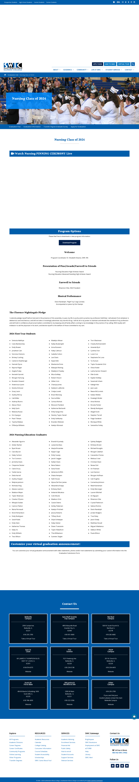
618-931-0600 (69, 635)
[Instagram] (122, 766)
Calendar (38, 742)
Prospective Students (10, 2)
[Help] (131, 2)
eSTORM (88, 748)
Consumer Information (43, 748)
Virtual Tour (123, 64)
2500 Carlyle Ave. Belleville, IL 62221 (28, 628)
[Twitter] (117, 766)
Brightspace (89, 739)
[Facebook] (113, 766)
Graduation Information (32, 127)
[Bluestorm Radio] (128, 2)
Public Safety (65, 748)
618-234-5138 (69, 667)
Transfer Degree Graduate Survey (56, 127)
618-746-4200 (28, 700)
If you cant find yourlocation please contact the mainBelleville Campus (110, 697)
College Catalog (40, 745)
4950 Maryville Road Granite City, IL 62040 (69, 628)
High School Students (25, 2)
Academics (67, 70)
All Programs (14, 739)
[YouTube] (127, 766)
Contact (128, 70)
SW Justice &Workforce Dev (69, 683)
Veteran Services (67, 760)
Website (28, 671)
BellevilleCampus (28, 618)
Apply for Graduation (78, 127)
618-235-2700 (28, 635)
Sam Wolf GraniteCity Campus (69, 618)
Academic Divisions (16, 742)
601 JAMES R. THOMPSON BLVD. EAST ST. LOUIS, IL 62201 (28, 661)
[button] (133, 64)
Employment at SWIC (92, 745)
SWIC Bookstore (91, 742)
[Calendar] (134, 2)
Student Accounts (67, 754)
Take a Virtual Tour (28, 639)
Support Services (67, 757)
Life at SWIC (96, 70)
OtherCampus (111, 683)
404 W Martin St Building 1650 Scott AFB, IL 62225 (28, 693)
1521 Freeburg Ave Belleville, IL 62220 (69, 661)
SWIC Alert (89, 757)
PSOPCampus (111, 651)
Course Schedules (41, 751)
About (55, 70)
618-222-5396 (69, 700)
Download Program (69, 243)
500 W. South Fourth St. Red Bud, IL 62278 (111, 628)
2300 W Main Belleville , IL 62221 (69, 693)
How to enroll (66, 751)
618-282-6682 (111, 635)
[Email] (122, 2)
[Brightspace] (125, 2)
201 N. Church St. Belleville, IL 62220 (111, 661)
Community (81, 70)
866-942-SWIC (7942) (119, 753)
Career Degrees (15, 745)
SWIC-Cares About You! (43, 760)
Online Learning (15, 754)
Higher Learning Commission (95, 780)
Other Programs (15, 757)
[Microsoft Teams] (114, 2)
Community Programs (17, 751)
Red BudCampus (110, 618)
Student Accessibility (42, 754)
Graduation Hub (15, 127)
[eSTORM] (118, 2)
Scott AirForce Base (28, 683)
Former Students (51, 2)
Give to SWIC (110, 64)
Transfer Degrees (15, 760)
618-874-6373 (28, 667)
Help (87, 751)
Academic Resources (42, 739)
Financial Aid (65, 745)
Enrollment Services (68, 742)
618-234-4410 (111, 667)
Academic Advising (67, 739)
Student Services (113, 70)
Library (87, 754)
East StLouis (28, 651)
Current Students (39, 2)
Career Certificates (16, 748)
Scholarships (39, 757)
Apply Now (97, 64)
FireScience (69, 651)
